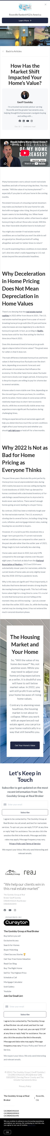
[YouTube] (10, 910)
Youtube (7, 991)
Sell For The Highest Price (15, 973)
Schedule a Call (10, 977)
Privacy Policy (25, 1086)
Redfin (40, 330)
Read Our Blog (10, 963)
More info (31, 1125)
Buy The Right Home (13, 968)
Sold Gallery (9, 986)
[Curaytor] (16, 925)
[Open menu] (46, 30)
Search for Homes (11, 945)
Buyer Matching (11, 949)
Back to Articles (14, 51)
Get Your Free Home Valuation (17, 959)
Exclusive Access (11, 940)
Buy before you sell (12, 936)
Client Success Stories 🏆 (15, 954)
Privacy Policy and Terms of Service (24, 843)
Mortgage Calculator (13, 982)
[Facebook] (5, 910)
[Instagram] (15, 910)
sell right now (14, 430)
